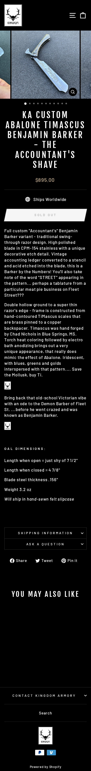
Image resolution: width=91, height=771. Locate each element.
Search (45, 713)
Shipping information (45, 533)
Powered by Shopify (45, 767)
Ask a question (45, 544)
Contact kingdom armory (44, 695)
